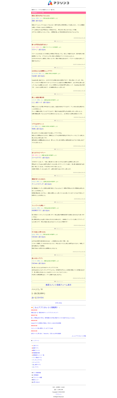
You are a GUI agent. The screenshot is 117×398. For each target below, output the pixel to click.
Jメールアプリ (36, 157)
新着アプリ (36, 348)
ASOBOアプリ (37, 210)
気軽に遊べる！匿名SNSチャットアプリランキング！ (45, 312)
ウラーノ (35, 49)
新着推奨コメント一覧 (38, 355)
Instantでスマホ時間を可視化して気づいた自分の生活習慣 (46, 323)
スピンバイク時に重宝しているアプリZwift (42, 328)
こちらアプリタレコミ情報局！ (45, 307)
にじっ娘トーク (37, 102)
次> (33, 298)
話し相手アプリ (37, 364)
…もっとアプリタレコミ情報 (78, 336)
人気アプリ (36, 345)
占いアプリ (36, 367)
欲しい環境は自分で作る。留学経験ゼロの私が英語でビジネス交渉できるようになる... (53, 317)
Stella (34, 129)
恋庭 (33, 21)
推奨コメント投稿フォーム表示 (58, 285)
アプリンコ (58, 394)
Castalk (34, 76)
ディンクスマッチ (38, 184)
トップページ (35, 340)
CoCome (34, 237)
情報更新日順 (36, 352)
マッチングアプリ (37, 360)
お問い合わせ (36, 382)
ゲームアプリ (36, 362)
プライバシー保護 (37, 377)
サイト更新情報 (37, 372)
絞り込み (39, 21)
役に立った (58, 41)
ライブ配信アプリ (37, 357)
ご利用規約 (36, 375)
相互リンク (36, 379)
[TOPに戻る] (58, 303)
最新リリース (36, 350)
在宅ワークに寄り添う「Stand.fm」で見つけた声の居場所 (46, 333)
